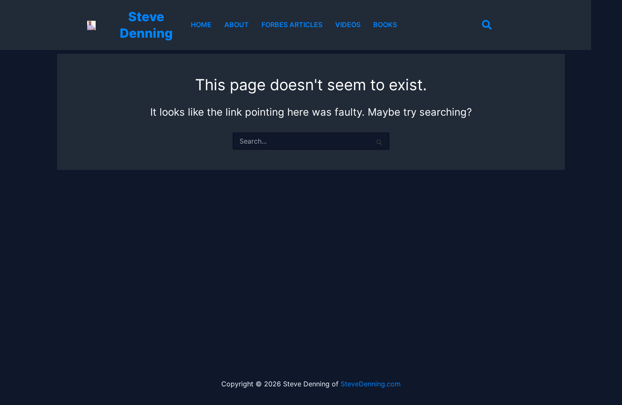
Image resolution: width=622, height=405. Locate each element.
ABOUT (236, 24)
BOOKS (385, 24)
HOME (201, 24)
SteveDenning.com (371, 384)
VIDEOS (348, 24)
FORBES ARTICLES (291, 24)
